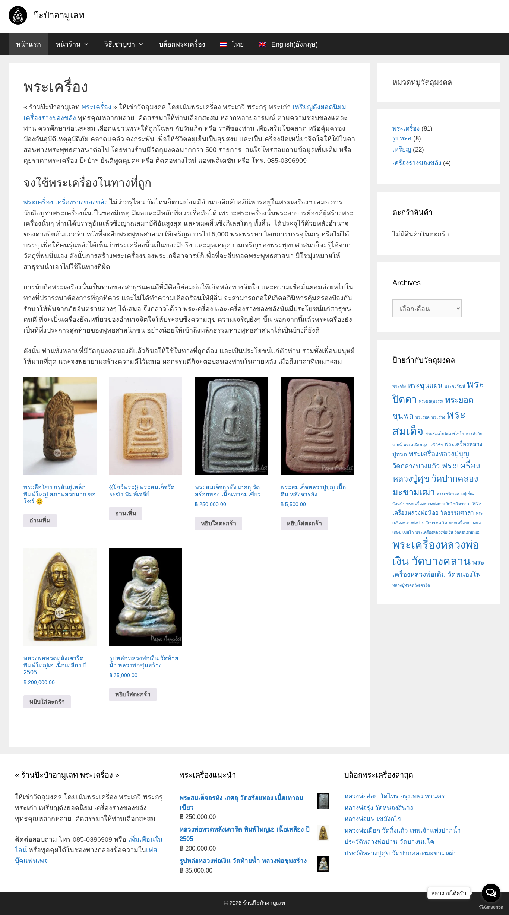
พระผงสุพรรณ (431, 401)
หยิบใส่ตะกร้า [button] (218, 523)
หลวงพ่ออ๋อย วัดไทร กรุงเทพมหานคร (394, 796)
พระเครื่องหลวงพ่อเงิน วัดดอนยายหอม (448, 532)
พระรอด (422, 417)
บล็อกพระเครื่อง (182, 44)
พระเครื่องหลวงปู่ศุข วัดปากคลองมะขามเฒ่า (436, 478)
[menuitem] (232, 44)
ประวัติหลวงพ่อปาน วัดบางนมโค (389, 841)
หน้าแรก (28, 44)
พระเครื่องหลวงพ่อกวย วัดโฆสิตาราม (438, 504)
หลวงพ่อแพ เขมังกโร (372, 819)
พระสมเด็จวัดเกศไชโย (444, 433)
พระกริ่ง (399, 386)
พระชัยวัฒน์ (455, 386)
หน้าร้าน (68, 44)
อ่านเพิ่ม (40, 520)
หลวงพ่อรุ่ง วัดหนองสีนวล (379, 807)
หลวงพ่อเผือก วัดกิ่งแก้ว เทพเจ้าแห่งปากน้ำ (402, 830)
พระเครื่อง (96, 107)
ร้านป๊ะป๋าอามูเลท (264, 903)
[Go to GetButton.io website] (491, 907)
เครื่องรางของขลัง (49, 117)
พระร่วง (438, 417)
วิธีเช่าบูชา (119, 44)
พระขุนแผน (425, 385)
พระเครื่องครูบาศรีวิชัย (423, 444)
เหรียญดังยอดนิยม (319, 107)
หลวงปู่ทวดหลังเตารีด (411, 585)
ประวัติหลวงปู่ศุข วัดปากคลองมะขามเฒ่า (400, 853)
